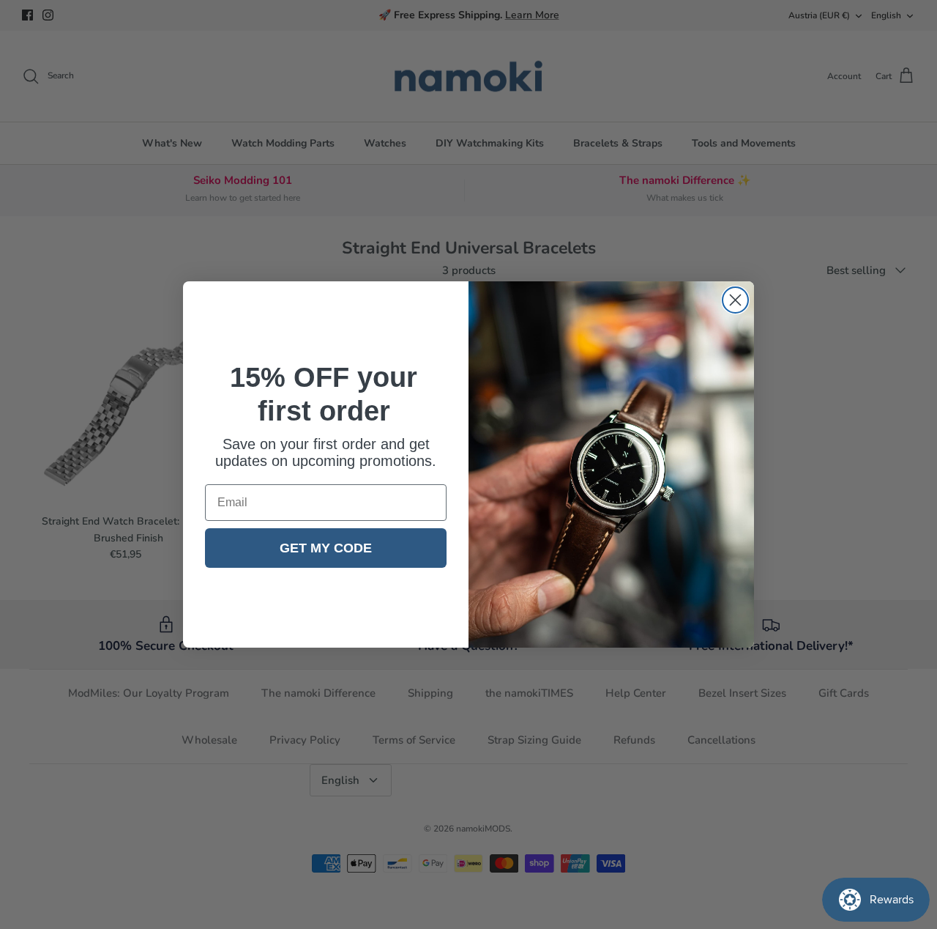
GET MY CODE (326, 548)
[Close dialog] (735, 300)
